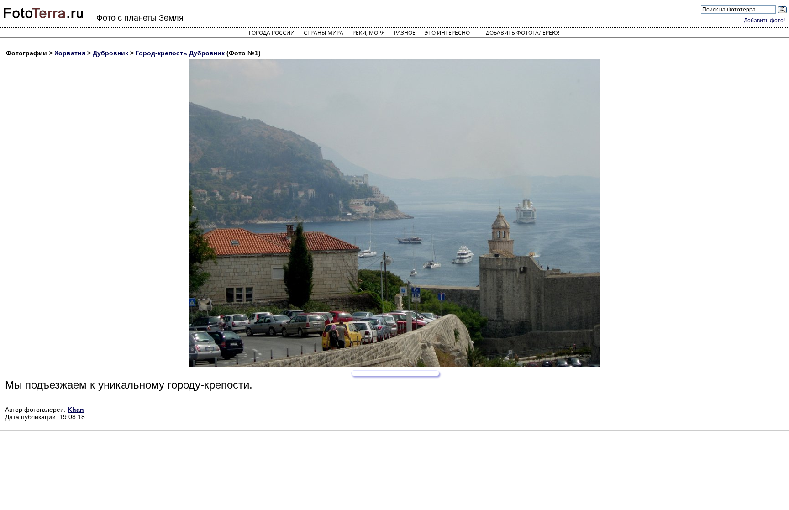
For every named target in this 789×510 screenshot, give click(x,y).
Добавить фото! (764, 20)
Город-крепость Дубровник (180, 53)
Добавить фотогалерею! (522, 33)
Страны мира (323, 33)
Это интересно (447, 33)
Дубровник (110, 53)
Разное (405, 33)
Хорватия (69, 53)
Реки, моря (368, 33)
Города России (272, 33)
